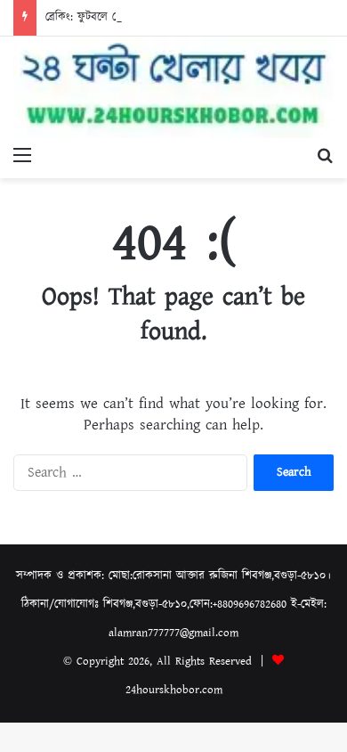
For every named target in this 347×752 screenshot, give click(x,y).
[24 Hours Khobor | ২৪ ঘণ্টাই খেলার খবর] (173, 87)
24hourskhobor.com (173, 690)
